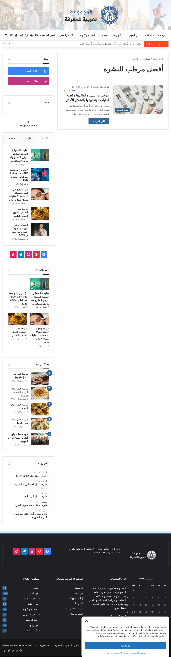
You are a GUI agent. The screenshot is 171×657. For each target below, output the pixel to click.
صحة (104, 35)
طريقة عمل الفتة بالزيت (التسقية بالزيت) (20, 392)
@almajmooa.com (28, 125)
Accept (125, 645)
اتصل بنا (79, 603)
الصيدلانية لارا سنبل (98, 87)
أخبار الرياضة (32, 620)
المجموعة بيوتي (30, 614)
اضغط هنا (115, 615)
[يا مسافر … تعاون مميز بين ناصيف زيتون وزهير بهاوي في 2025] (40, 229)
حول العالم (33, 604)
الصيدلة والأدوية (87, 35)
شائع (29, 138)
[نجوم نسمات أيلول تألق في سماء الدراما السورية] (40, 439)
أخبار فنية (149, 35)
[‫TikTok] (13, 254)
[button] (86, 620)
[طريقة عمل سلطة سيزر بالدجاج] (40, 424)
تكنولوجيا (118, 35)
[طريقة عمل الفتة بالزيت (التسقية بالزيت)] (40, 393)
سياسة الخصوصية (137, 653)
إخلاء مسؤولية (76, 598)
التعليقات (12, 138)
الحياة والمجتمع (31, 598)
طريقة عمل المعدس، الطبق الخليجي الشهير (20, 212)
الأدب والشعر (67, 35)
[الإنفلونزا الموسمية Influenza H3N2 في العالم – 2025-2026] (40, 174)
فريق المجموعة (47, 35)
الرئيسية (162, 35)
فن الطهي (134, 35)
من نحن (109, 653)
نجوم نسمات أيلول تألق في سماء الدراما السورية (18, 438)
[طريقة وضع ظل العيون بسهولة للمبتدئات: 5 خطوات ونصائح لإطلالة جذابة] (40, 194)
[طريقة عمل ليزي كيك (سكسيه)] (40, 378)
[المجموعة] (85, 15)
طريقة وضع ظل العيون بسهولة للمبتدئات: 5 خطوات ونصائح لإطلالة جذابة (39, 335)
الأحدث (45, 138)
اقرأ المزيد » (99, 121)
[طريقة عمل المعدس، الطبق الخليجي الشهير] (40, 213)
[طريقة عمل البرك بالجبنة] (40, 409)
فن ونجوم (33, 625)
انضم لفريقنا (77, 613)
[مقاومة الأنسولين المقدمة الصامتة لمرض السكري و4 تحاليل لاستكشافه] (40, 155)
